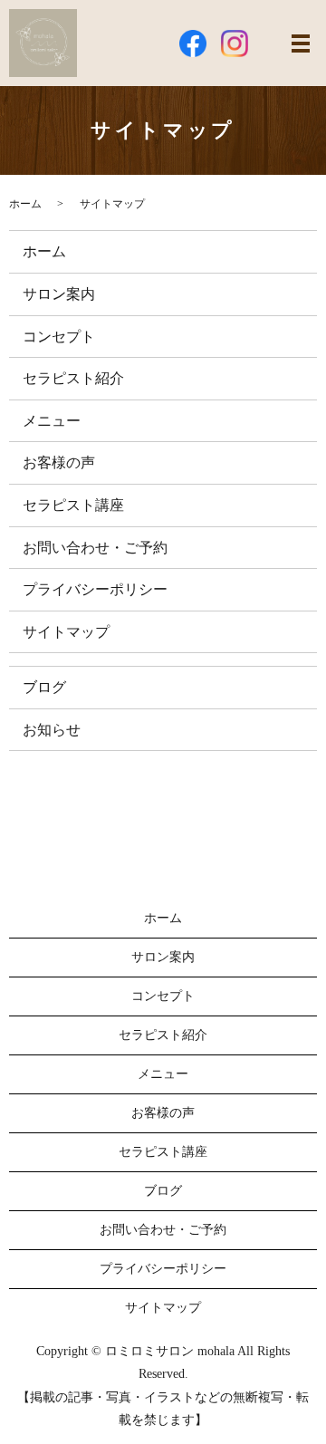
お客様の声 (59, 462)
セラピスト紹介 (73, 378)
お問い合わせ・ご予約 (95, 547)
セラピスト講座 (73, 505)
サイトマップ (66, 632)
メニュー (52, 420)
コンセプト (59, 336)
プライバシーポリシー (95, 589)
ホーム (25, 203)
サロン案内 (59, 294)
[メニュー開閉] (301, 43)
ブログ (44, 687)
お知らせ (52, 729)
